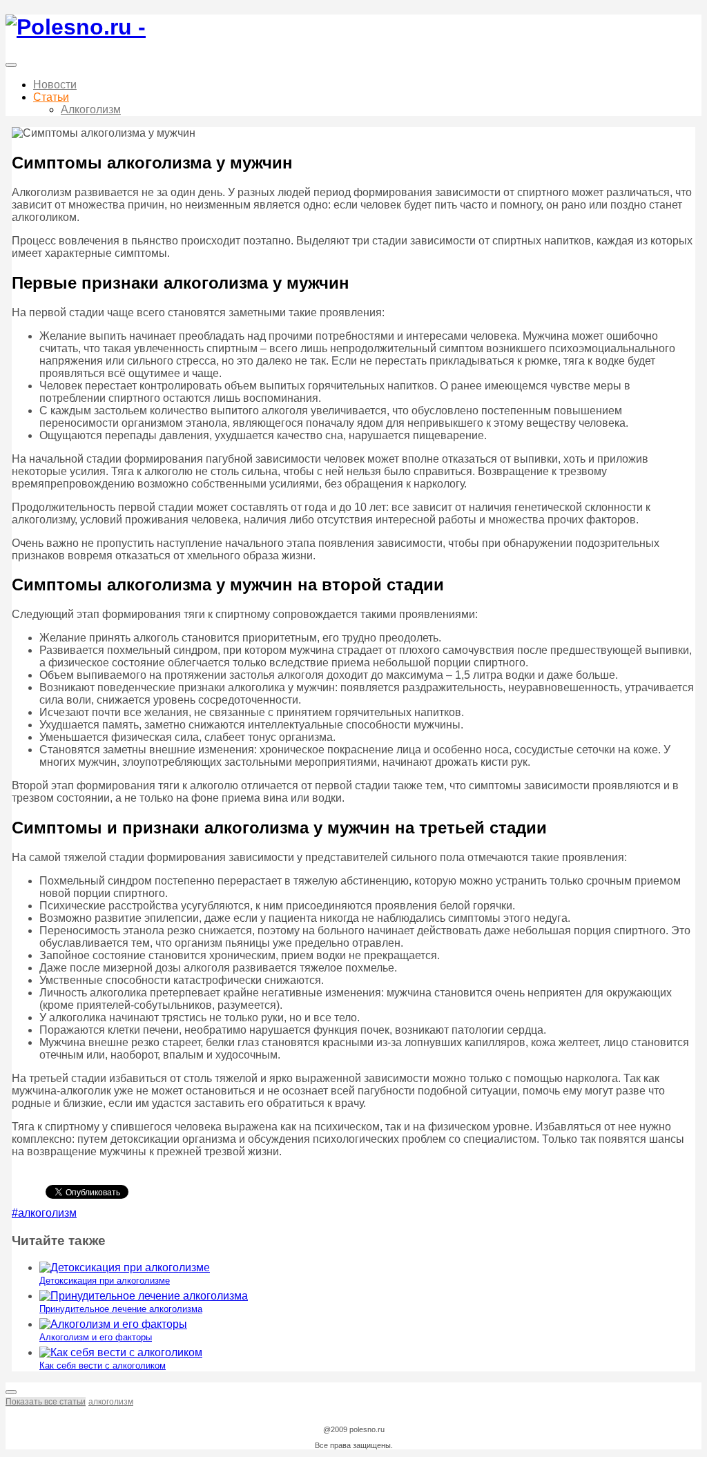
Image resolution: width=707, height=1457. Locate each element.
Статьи (51, 97)
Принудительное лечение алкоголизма (120, 1309)
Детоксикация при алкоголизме (104, 1280)
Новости (55, 84)
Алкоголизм (91, 109)
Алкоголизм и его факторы (95, 1337)
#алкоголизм (44, 1213)
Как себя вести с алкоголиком (102, 1365)
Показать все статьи (46, 1402)
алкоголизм (110, 1402)
